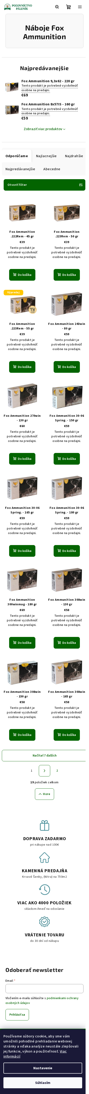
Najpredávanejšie (20, 169)
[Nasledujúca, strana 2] (44, 770)
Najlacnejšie (46, 156)
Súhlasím (42, 1082)
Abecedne (51, 169)
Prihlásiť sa (17, 1014)
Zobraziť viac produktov (43, 129)
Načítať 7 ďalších (45, 755)
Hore (46, 794)
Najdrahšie (74, 156)
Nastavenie (42, 1068)
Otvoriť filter (17, 185)
